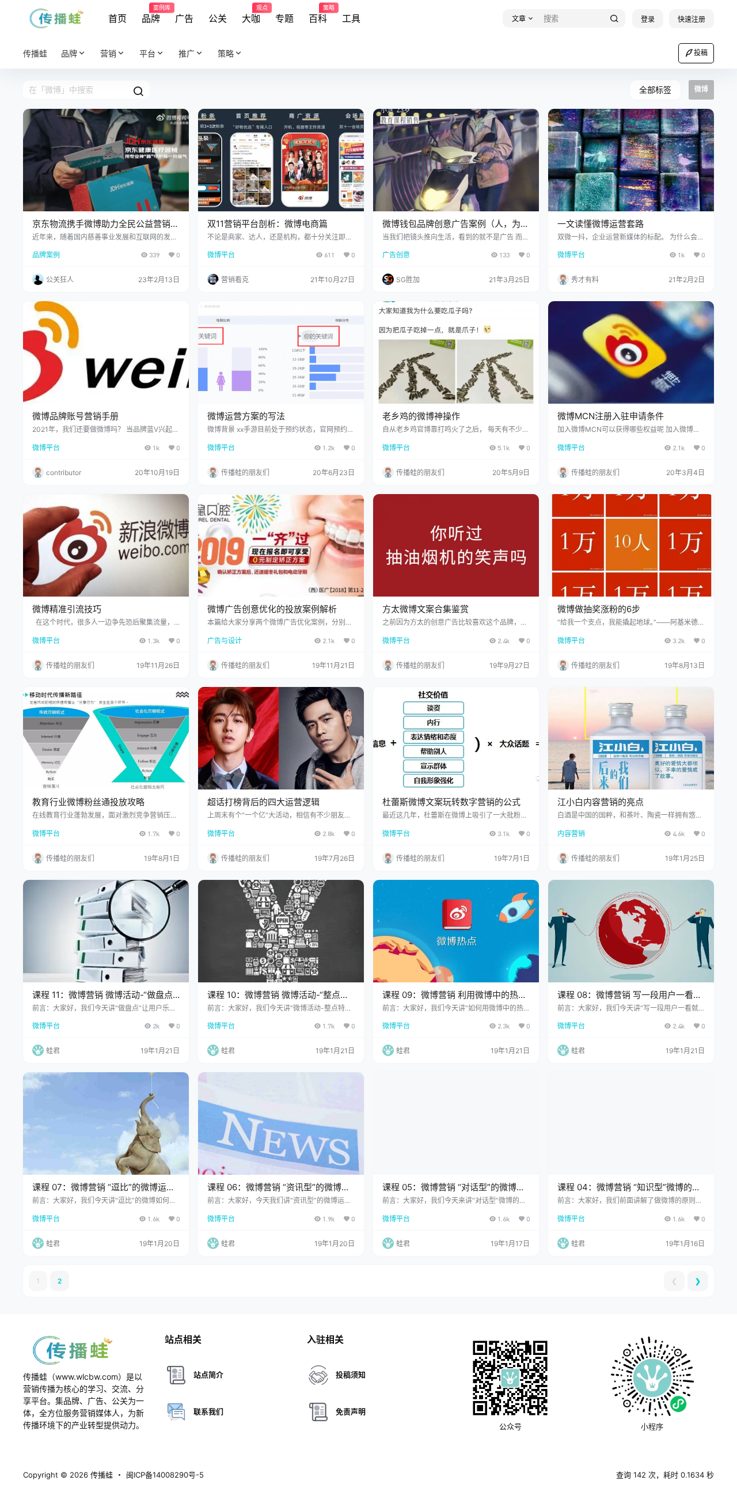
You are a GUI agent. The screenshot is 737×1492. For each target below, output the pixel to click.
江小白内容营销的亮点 (600, 801)
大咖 (251, 14)
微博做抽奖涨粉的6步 (598, 608)
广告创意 (396, 254)
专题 (284, 18)
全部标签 (655, 89)
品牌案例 (46, 254)
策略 (226, 53)
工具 (351, 18)
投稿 (701, 52)
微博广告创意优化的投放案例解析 (272, 608)
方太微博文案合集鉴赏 (425, 608)
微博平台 (221, 254)
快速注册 (691, 19)
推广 (186, 53)
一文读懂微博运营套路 (600, 223)
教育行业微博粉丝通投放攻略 (88, 801)
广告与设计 (224, 640)
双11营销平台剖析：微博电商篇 (267, 223)
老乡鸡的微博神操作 (421, 416)
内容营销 (571, 833)
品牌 (151, 14)
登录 (648, 19)
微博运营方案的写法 (246, 416)
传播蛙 (100, 1474)
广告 (184, 18)
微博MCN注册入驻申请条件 (610, 416)
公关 (217, 18)
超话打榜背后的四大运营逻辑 (263, 801)
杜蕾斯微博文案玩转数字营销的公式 (451, 801)
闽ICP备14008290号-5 (165, 1474)
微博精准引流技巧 (66, 608)
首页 (117, 18)
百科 (318, 14)
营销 (108, 53)
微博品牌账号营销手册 (75, 416)
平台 (147, 53)
